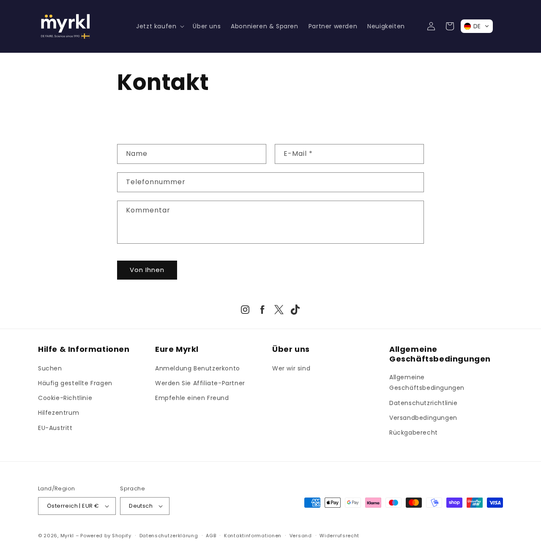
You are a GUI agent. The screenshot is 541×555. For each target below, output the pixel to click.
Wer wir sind (291, 368)
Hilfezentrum (58, 412)
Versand (301, 535)
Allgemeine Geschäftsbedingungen (426, 382)
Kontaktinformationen (252, 535)
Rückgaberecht (413, 432)
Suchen (50, 368)
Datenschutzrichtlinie (423, 403)
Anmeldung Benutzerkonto (197, 368)
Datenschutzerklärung (168, 535)
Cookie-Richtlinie (65, 398)
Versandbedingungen (423, 418)
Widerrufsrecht (339, 535)
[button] (159, 26)
